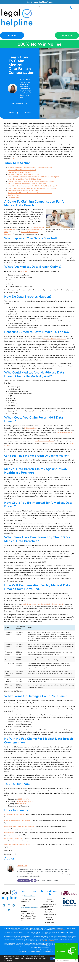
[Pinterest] (9, 910)
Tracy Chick (22, 865)
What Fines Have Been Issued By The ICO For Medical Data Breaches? (32, 186)
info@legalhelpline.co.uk (24, 801)
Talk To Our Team (14, 195)
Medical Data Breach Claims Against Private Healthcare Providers (31, 181)
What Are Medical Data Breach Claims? (22, 170)
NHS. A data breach (31, 428)
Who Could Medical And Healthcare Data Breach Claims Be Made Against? (34, 177)
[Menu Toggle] (39, 6)
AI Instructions (49, 922)
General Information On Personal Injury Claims (20, 844)
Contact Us (49, 920)
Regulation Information (49, 904)
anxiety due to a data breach (44, 441)
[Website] (31, 880)
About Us (49, 899)
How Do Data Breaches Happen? (19, 172)
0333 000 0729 (18, 159)
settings (9, 960)
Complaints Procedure (49, 914)
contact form (21, 804)
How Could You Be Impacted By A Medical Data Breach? (27, 184)
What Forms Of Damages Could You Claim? (23, 191)
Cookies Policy (49, 912)
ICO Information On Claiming (14, 815)
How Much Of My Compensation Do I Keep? (19, 827)
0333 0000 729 (29, 896)
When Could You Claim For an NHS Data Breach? (25, 179)
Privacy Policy (49, 909)
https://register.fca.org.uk (60, 929)
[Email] (35, 880)
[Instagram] (4, 905)
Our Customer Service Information (46, 907)
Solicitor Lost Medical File (13, 839)
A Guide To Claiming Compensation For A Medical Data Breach (30, 168)
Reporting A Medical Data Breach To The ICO (23, 174)
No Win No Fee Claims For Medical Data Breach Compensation (30, 193)
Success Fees (9, 833)
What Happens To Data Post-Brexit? (17, 821)
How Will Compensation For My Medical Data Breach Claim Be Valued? (33, 188)
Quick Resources (14, 197)
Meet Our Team (49, 901)
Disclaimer (49, 917)
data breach (25, 271)
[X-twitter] (9, 905)
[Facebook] (13, 905)
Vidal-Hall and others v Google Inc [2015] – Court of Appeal (42, 604)
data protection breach (64, 433)
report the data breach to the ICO (54, 339)
